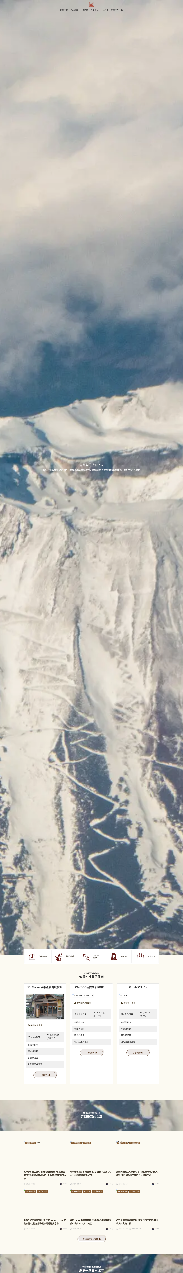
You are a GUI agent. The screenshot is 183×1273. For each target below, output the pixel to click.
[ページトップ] (178, 1268)
